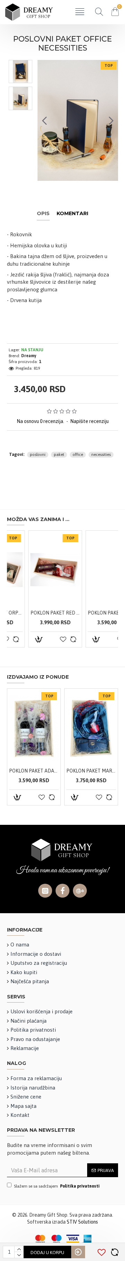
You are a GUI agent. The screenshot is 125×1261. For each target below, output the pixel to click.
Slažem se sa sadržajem (57, 1186)
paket (59, 454)
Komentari (72, 214)
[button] (44, 120)
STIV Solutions (82, 1222)
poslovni (37, 454)
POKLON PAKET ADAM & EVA (39, 613)
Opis (43, 214)
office (78, 454)
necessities (101, 454)
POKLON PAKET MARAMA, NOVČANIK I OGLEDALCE (97, 613)
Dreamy (28, 355)
